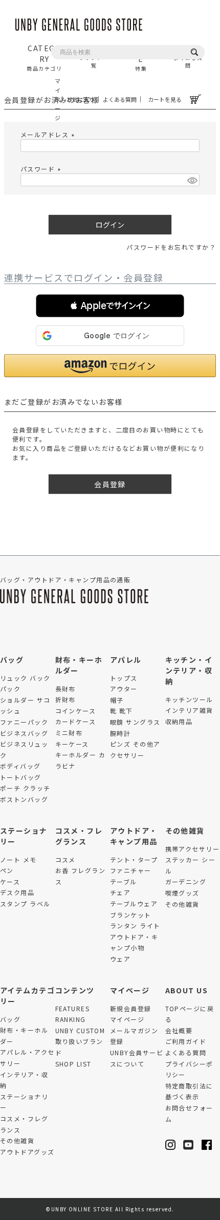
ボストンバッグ (24, 799)
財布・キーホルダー (79, 665)
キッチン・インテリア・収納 (189, 670)
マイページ (57, 99)
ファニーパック (24, 721)
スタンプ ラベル (25, 903)
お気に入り (81, 99)
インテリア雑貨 (189, 710)
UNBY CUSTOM (80, 1030)
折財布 (65, 699)
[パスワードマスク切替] (192, 180)
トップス (124, 677)
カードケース (75, 721)
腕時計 (120, 733)
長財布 (65, 688)
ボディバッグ (20, 765)
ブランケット (130, 914)
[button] (110, 305)
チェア (120, 892)
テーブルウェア (134, 903)
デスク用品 (17, 892)
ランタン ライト (135, 925)
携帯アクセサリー (192, 848)
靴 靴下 (121, 710)
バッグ (12, 660)
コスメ (65, 859)
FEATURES (72, 1008)
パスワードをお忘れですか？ (171, 247)
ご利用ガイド (186, 1041)
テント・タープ (134, 859)
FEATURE (141, 57)
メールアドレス (48, 134)
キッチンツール (189, 699)
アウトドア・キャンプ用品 (134, 835)
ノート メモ (18, 859)
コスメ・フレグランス (79, 835)
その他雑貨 (185, 830)
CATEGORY (44, 57)
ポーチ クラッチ (25, 787)
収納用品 (179, 721)
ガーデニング (186, 881)
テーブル (123, 881)
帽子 (117, 699)
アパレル (126, 660)
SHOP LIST (73, 1063)
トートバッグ (20, 777)
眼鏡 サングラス (135, 721)
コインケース (75, 710)
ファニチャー (130, 870)
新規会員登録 (130, 1008)
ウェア (120, 958)
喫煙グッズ (182, 892)
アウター (124, 688)
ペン (7, 870)
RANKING (70, 1019)
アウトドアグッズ (27, 1151)
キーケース (72, 743)
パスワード (41, 168)
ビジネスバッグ (24, 733)
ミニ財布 (69, 732)
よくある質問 (120, 99)
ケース (10, 881)
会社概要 (179, 1030)
